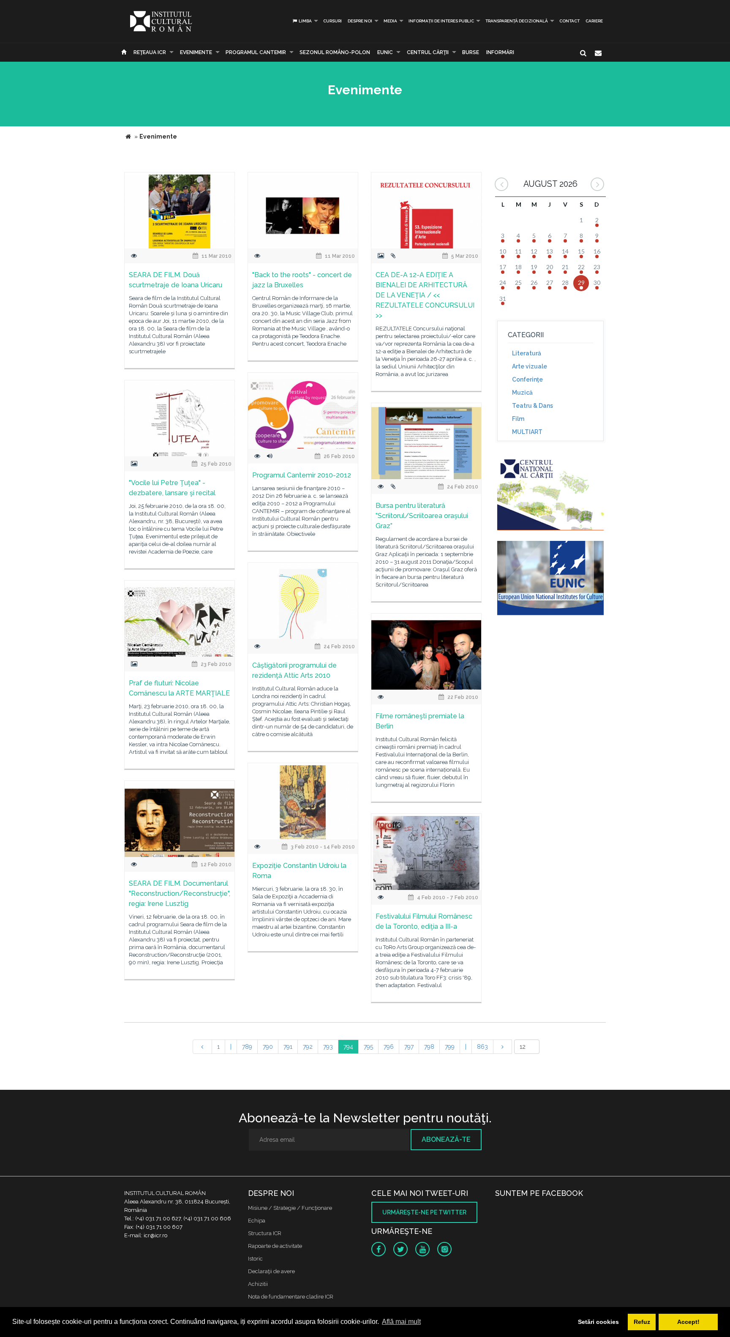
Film (518, 418)
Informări (500, 52)
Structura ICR (264, 1233)
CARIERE (594, 21)
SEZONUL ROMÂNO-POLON (335, 52)
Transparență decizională (516, 21)
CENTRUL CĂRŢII (428, 52)
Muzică (522, 392)
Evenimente (196, 52)
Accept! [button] (688, 1321)
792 (308, 1046)
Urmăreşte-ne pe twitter (424, 1212)
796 (389, 1046)
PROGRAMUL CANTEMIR (256, 52)
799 (450, 1046)
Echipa (256, 1220)
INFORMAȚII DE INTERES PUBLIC (441, 21)
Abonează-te (446, 1139)
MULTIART (527, 431)
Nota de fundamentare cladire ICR (290, 1296)
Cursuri (332, 21)
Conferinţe (527, 379)
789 (247, 1046)
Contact (569, 21)
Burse (470, 52)
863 (482, 1046)
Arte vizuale (529, 366)
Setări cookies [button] (598, 1321)
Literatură (526, 353)
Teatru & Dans (532, 405)
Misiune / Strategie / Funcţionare (290, 1208)
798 (429, 1046)
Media (390, 21)
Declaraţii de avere (271, 1271)
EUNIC (385, 52)
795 (368, 1046)
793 (328, 1046)
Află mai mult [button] (401, 1321)
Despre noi (360, 21)
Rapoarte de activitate (275, 1246)
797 (409, 1046)
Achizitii (258, 1284)
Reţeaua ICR (149, 52)
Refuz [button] (642, 1321)
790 (268, 1046)
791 (287, 1046)
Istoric (255, 1258)
